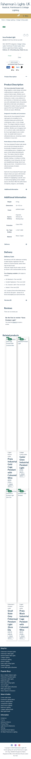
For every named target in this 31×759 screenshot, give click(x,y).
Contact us (3, 718)
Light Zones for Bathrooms (8, 726)
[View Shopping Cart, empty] (18, 16)
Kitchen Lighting (5, 661)
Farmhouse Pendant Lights (13, 46)
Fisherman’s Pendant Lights (8, 651)
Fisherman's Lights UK (15, 4)
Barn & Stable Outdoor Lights (8, 675)
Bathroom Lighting (6, 707)
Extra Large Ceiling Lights (8, 663)
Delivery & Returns (6, 722)
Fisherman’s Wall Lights (7, 653)
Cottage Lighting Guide (7, 709)
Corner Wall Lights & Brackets (9, 667)
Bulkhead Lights (5, 681)
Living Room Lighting (6, 703)
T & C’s (3, 720)
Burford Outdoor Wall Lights (8, 655)
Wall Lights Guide (5, 711)
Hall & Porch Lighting (6, 705)
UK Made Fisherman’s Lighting (9, 732)
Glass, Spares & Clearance (8, 690)
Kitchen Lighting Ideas (7, 701)
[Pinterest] (19, 745)
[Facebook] (12, 745)
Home (3, 20)
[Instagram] (15, 745)
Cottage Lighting (10, 20)
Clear (19, 57)
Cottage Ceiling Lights (22, 20)
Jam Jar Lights (5, 685)
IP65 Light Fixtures (6, 688)
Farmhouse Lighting (6, 659)
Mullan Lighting (18, 48)
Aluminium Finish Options (8, 730)
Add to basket (14, 62)
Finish (9, 55)
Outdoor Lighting (5, 665)
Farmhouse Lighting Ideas (8, 699)
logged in (14, 322)
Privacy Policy (4, 724)
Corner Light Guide (6, 697)
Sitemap (3, 728)
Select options (10, 485)
